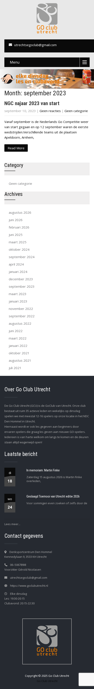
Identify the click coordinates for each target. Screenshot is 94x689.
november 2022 (21, 308)
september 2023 (22, 286)
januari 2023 (18, 301)
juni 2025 (16, 234)
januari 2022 (18, 345)
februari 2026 (19, 227)
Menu (14, 62)
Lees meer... (12, 524)
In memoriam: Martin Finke (43, 470)
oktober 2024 (19, 249)
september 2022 (22, 316)
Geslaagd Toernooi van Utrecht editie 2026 (53, 496)
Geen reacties (50, 111)
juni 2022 (16, 331)
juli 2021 (15, 368)
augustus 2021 (20, 360)
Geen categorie (76, 111)
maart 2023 (17, 294)
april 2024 (16, 264)
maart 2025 (17, 242)
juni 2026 (16, 220)
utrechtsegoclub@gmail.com (35, 45)
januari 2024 (18, 271)
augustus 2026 (20, 212)
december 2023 (21, 279)
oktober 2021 (19, 353)
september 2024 (22, 257)
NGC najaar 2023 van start (31, 103)
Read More (16, 148)
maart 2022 (17, 338)
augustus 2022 (20, 323)
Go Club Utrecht (47, 681)
